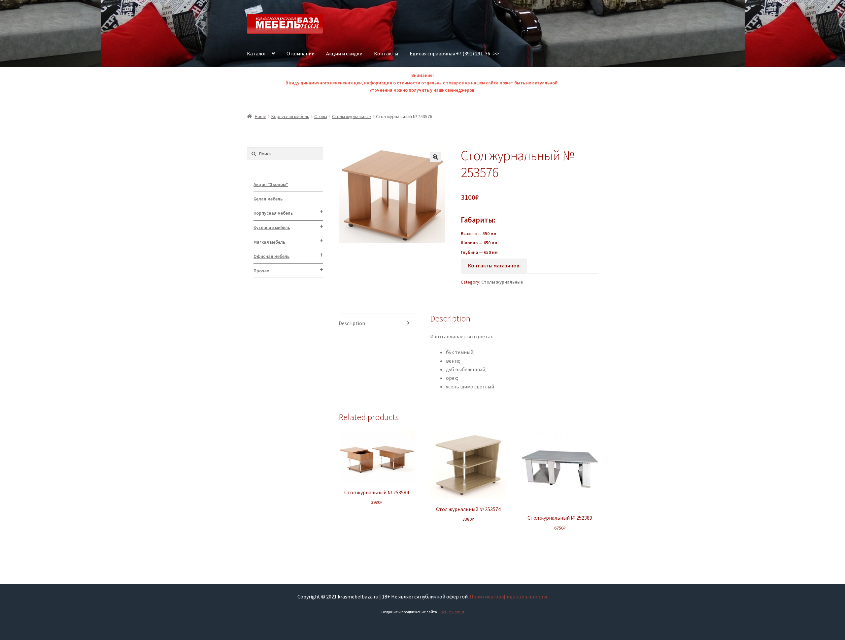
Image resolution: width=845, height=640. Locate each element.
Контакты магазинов (493, 265)
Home (260, 116)
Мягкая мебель (269, 242)
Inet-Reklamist (452, 611)
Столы (320, 116)
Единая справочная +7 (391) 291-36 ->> (454, 53)
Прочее (261, 271)
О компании (301, 53)
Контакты (386, 53)
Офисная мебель (271, 256)
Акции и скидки (344, 53)
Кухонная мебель (272, 227)
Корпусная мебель (290, 116)
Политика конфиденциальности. (509, 596)
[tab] (377, 323)
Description (352, 323)
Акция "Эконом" (271, 184)
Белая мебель (268, 199)
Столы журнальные (351, 116)
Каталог (256, 53)
